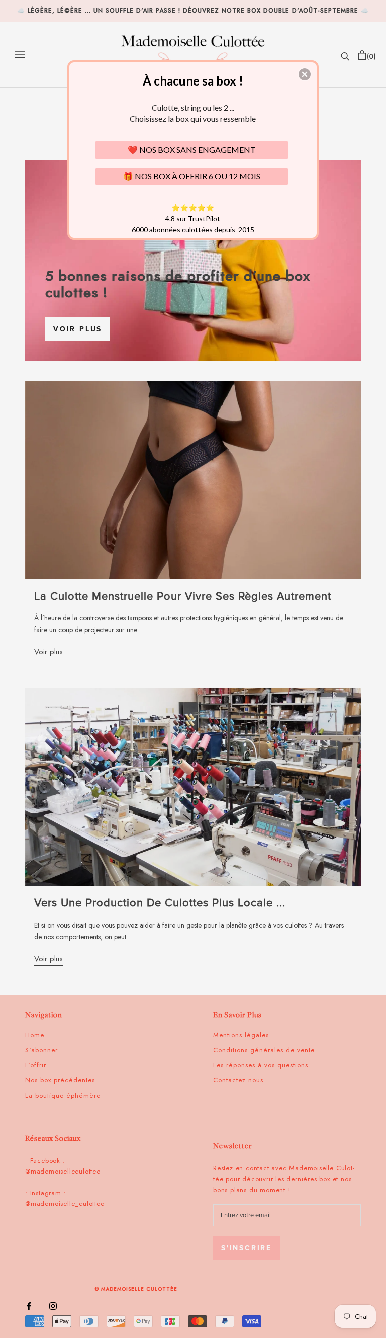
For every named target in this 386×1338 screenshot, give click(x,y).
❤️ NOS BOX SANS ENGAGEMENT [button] (192, 149)
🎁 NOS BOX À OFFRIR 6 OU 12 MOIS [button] (191, 176)
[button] (305, 74)
